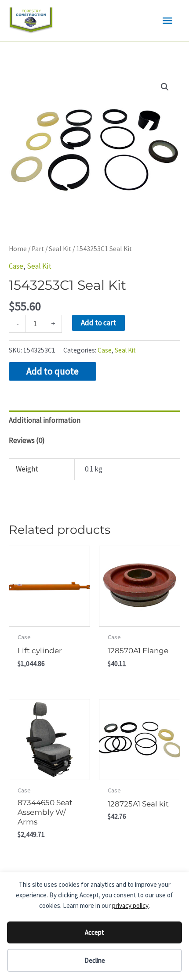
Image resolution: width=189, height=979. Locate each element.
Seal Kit (60, 249)
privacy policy (130, 905)
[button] (165, 87)
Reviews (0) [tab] (27, 440)
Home (18, 249)
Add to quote (52, 371)
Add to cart (98, 323)
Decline (94, 960)
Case (16, 266)
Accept (94, 932)
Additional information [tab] (44, 420)
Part (38, 249)
